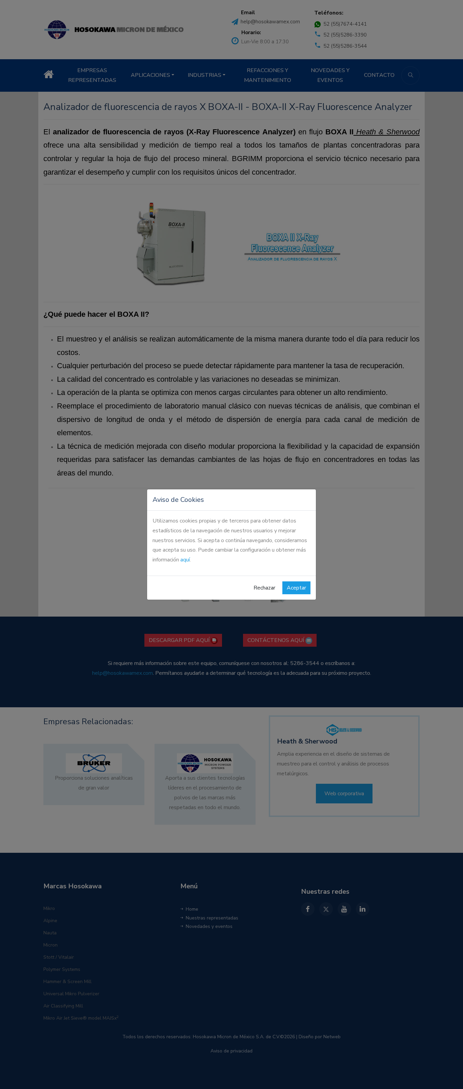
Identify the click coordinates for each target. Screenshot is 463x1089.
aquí (185, 559)
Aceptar (296, 588)
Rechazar (264, 588)
